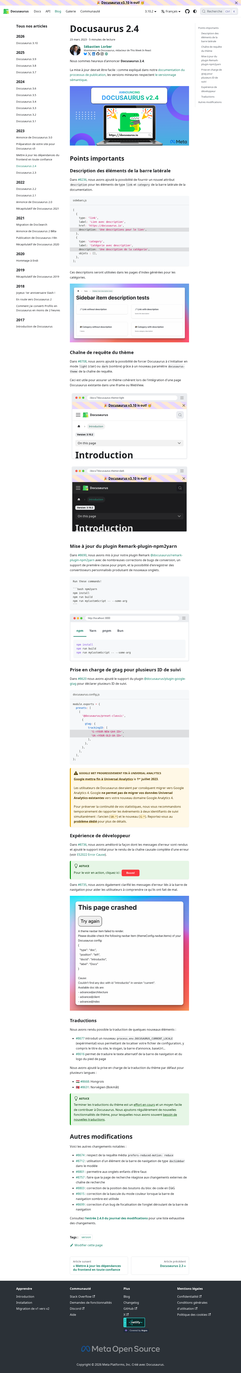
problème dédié (85, 821)
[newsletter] (106, 53)
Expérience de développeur (209, 89)
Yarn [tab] (92, 631)
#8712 (80, 1161)
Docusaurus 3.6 (26, 88)
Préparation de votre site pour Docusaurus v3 (35, 146)
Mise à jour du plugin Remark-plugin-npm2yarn (211, 60)
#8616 (80, 1054)
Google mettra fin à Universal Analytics (103, 779)
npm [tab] (79, 631)
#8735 (82, 885)
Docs (37, 11)
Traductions (207, 96)
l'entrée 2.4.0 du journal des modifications (116, 1218)
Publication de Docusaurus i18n (36, 238)
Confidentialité (187, 1296)
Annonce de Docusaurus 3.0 (34, 137)
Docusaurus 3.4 (26, 101)
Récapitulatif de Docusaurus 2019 (37, 276)
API (48, 11)
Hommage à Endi (27, 260)
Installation (24, 1302)
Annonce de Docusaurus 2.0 (34, 202)
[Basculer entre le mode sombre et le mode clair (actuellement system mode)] (195, 11)
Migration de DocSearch (31, 224)
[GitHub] (97, 53)
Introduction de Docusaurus (34, 326)
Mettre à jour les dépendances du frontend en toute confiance (37, 157)
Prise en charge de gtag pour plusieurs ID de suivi (211, 75)
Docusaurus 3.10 (27, 43)
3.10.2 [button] (149, 11)
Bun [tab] (120, 631)
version (86, 1237)
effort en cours (144, 1105)
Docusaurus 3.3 (26, 108)
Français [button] (172, 11)
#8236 (82, 180)
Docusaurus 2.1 (26, 195)
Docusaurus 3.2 (26, 115)
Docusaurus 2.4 (26, 166)
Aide (73, 1315)
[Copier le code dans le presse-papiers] (184, 210)
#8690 (82, 555)
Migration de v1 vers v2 (32, 1309)
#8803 (80, 1188)
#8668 (84, 1081)
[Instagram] (102, 53)
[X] (89, 53)
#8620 (82, 679)
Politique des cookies (192, 1315)
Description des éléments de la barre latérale (210, 37)
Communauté (90, 11)
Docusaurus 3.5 (26, 95)
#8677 (80, 1038)
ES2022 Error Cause (91, 854)
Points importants (208, 28)
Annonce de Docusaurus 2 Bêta (36, 231)
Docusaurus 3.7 (26, 72)
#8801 (80, 1172)
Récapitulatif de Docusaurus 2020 (37, 244)
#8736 (82, 845)
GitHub (129, 1309)
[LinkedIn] (93, 53)
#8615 (80, 1194)
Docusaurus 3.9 (26, 59)
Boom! (130, 872)
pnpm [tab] (106, 631)
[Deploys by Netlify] (134, 1326)
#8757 (80, 1177)
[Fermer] (236, 2)
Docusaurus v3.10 (115, 2)
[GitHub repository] (187, 11)
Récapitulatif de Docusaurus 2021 (37, 208)
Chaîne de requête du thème (211, 48)
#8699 (80, 1204)
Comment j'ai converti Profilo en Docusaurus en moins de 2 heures (38, 308)
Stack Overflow (81, 1296)
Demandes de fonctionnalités (91, 1302)
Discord (75, 1309)
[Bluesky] (85, 53)
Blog (58, 11)
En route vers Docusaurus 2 (34, 299)
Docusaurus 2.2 (26, 189)
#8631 (84, 1087)
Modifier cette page (89, 1245)
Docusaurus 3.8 (26, 65)
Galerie (71, 11)
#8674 (80, 1155)
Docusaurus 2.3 (26, 172)
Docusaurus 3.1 (26, 121)
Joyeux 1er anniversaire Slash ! (35, 293)
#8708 (82, 361)
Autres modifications (210, 102)
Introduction (25, 1296)
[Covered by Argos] (136, 1331)
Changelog (131, 1302)
